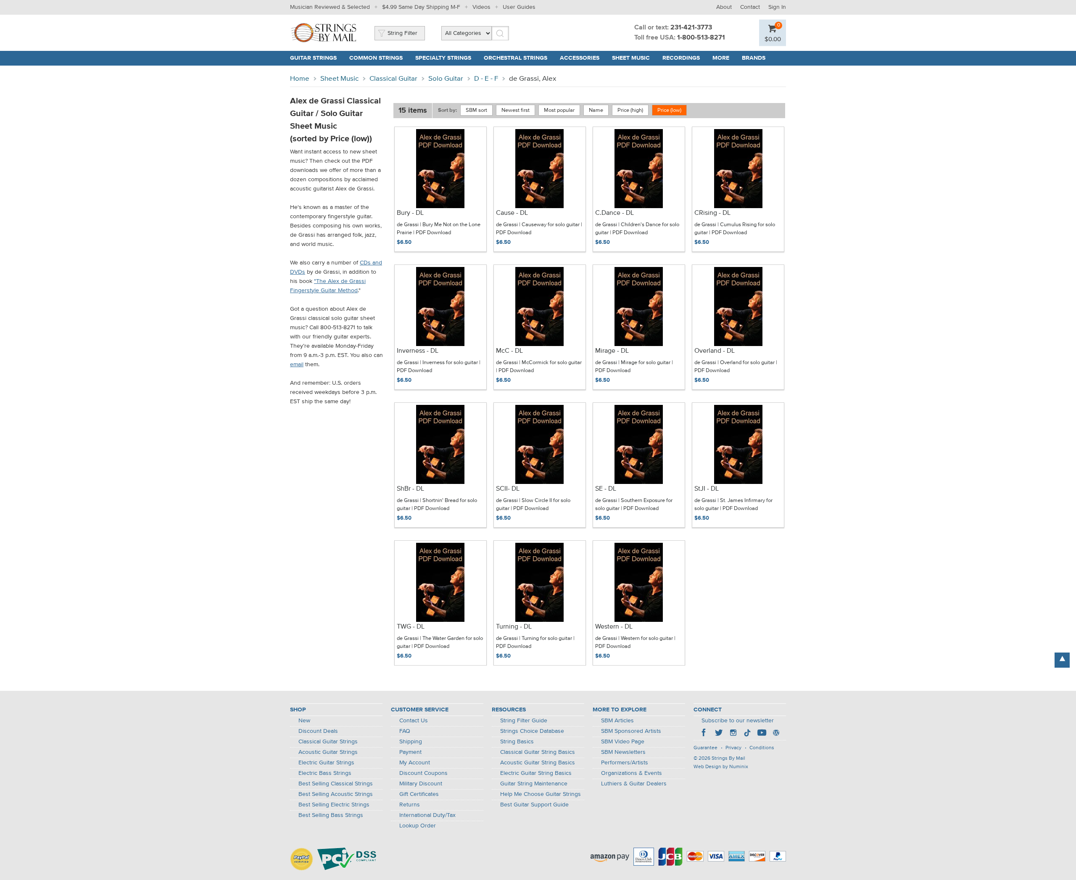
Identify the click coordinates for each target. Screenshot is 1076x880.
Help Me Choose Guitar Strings (540, 794)
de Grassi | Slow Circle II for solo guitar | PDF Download (533, 505)
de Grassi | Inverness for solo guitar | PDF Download (438, 367)
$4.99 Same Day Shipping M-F (421, 7)
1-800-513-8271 (701, 37)
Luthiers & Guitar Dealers (634, 784)
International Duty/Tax (427, 815)
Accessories (579, 58)
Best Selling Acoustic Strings (335, 794)
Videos (481, 7)
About (724, 7)
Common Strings (376, 58)
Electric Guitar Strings (326, 763)
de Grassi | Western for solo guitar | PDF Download (635, 643)
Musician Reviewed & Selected (330, 7)
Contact (750, 7)
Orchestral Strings (515, 58)
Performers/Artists (624, 763)
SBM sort (476, 110)
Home (299, 78)
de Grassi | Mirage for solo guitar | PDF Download (634, 367)
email (296, 364)
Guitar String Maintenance (533, 784)
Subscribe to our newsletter (738, 721)
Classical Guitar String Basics (537, 752)
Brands (753, 58)
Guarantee (705, 748)
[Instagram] (733, 733)
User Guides (519, 7)
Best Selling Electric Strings (333, 805)
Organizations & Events (631, 773)
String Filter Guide (523, 721)
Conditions (761, 748)
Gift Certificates (419, 794)
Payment (410, 752)
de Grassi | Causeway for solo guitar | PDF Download (539, 229)
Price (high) (630, 110)
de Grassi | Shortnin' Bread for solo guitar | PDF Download (437, 505)
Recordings (681, 58)
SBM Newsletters (623, 752)
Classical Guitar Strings (328, 742)
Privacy (733, 748)
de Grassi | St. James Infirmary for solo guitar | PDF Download (733, 505)
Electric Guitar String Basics (536, 773)
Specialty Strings (443, 58)
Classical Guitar (393, 78)
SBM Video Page (622, 742)
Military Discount (420, 784)
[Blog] (776, 733)
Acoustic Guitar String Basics (537, 763)
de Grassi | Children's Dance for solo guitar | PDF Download (637, 229)
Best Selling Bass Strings (330, 815)
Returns (409, 805)
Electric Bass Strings (324, 773)
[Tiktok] (747, 733)
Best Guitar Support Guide (534, 805)
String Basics (517, 742)
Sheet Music (631, 58)
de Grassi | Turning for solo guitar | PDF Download (535, 643)
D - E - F (486, 78)
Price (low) (669, 110)
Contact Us (413, 721)
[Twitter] (718, 733)
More (720, 58)
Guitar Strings (313, 58)
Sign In (777, 7)
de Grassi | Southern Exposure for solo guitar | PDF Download (633, 505)
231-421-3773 (691, 27)
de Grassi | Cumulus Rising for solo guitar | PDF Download (734, 229)
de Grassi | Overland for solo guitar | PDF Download (735, 367)
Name (596, 110)
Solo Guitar (445, 78)
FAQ (404, 731)
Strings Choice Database (532, 731)
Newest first (515, 110)
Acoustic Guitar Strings (328, 752)
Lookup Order (417, 826)
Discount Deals (318, 731)
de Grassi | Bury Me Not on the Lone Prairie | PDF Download (438, 229)
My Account (414, 763)
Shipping (410, 742)
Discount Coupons (423, 773)
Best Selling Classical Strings (335, 784)
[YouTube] (761, 733)
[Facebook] (704, 733)
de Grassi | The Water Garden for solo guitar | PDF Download (440, 643)
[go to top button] (1062, 660)
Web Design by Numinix (721, 766)
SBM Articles (617, 721)
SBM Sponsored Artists (631, 731)
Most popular (559, 110)
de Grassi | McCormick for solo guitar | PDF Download (539, 367)
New (304, 721)
